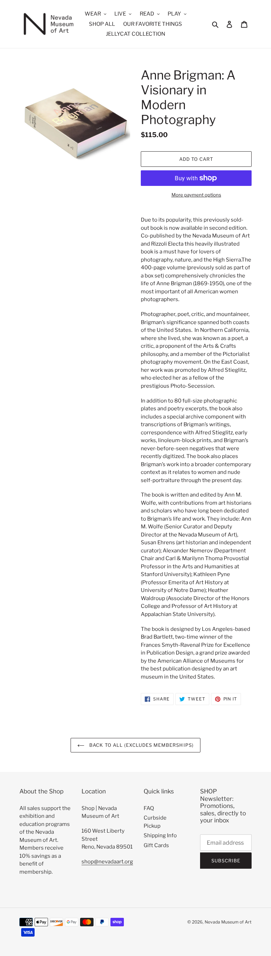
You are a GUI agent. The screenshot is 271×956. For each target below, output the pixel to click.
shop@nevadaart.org (107, 861)
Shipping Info (160, 835)
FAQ (149, 808)
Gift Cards (156, 845)
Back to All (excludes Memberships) (140, 745)
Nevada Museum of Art (228, 922)
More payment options (196, 195)
